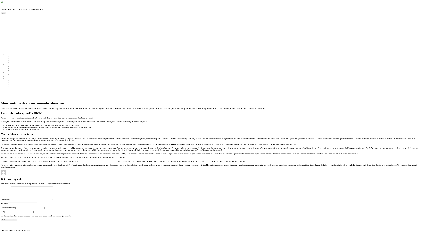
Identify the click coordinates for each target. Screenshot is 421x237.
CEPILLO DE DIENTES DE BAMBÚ (24, 39)
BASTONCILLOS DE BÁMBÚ (21, 33)
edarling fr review (44, 174)
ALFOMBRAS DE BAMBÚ (20, 47)
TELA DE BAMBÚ (17, 74)
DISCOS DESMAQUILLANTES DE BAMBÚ (27, 41)
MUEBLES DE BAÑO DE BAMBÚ (23, 53)
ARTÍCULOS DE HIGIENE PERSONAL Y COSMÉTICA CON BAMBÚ (36, 31)
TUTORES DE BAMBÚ (19, 62)
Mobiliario (8, 45)
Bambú (7, 17)
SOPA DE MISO (16, 82)
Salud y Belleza (10, 29)
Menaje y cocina (11, 78)
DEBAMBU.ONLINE (9, 5)
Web (2, 212)
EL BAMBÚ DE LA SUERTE (20, 58)
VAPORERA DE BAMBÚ (19, 86)
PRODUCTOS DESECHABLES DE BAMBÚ (26, 88)
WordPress (34, 230)
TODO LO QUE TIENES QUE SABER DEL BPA (28, 90)
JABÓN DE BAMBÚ (17, 43)
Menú (3, 13)
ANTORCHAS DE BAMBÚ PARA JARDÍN (26, 56)
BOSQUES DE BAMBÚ (19, 19)
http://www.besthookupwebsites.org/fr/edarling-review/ (99, 161)
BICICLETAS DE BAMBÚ (20, 70)
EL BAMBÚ (14, 21)
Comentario (5, 200)
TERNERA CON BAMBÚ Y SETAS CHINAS (27, 80)
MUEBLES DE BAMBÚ (19, 51)
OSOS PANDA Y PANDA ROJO (22, 25)
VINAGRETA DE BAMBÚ (20, 84)
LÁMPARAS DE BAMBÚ (19, 49)
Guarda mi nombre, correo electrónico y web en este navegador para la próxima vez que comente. (37, 216)
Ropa (7, 72)
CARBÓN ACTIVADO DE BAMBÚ (23, 35)
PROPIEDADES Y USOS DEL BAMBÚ (24, 27)
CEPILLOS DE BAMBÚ (19, 37)
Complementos (10, 64)
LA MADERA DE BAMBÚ (20, 23)
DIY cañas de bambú (12, 76)
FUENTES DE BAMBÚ (18, 60)
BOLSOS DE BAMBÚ (18, 66)
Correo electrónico (8, 208)
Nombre (4, 204)
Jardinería (8, 55)
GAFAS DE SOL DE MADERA (21, 68)
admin (9, 174)
